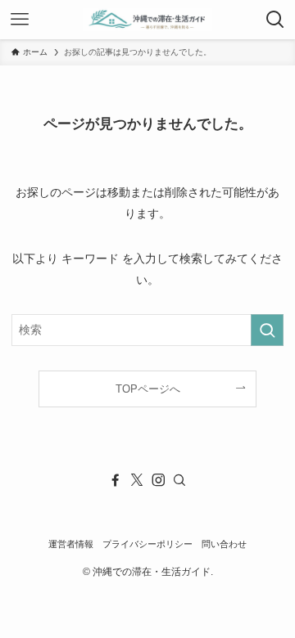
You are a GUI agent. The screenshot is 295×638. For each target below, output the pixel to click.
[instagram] (158, 480)
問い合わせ (224, 544)
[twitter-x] (137, 480)
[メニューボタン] (19, 19)
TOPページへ (148, 389)
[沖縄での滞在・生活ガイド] (147, 19)
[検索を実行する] (267, 330)
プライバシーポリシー (147, 544)
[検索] (179, 480)
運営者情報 (70, 544)
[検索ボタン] (275, 19)
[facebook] (115, 480)
